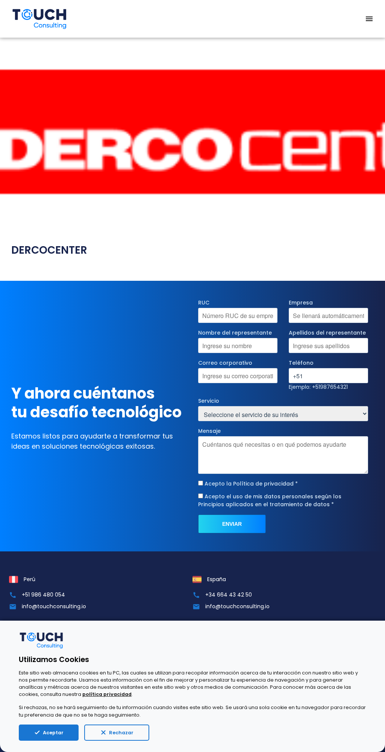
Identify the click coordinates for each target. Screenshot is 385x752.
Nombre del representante (235, 332)
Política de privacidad (263, 483)
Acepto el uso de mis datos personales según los (269, 500)
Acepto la (251, 483)
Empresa (301, 302)
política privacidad (107, 694)
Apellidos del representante (327, 332)
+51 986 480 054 (43, 594)
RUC (203, 302)
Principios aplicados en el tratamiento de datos (264, 504)
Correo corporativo (225, 363)
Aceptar (53, 732)
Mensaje (209, 431)
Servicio (208, 401)
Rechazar (121, 732)
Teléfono (301, 363)
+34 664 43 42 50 (228, 594)
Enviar (232, 524)
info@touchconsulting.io (54, 606)
